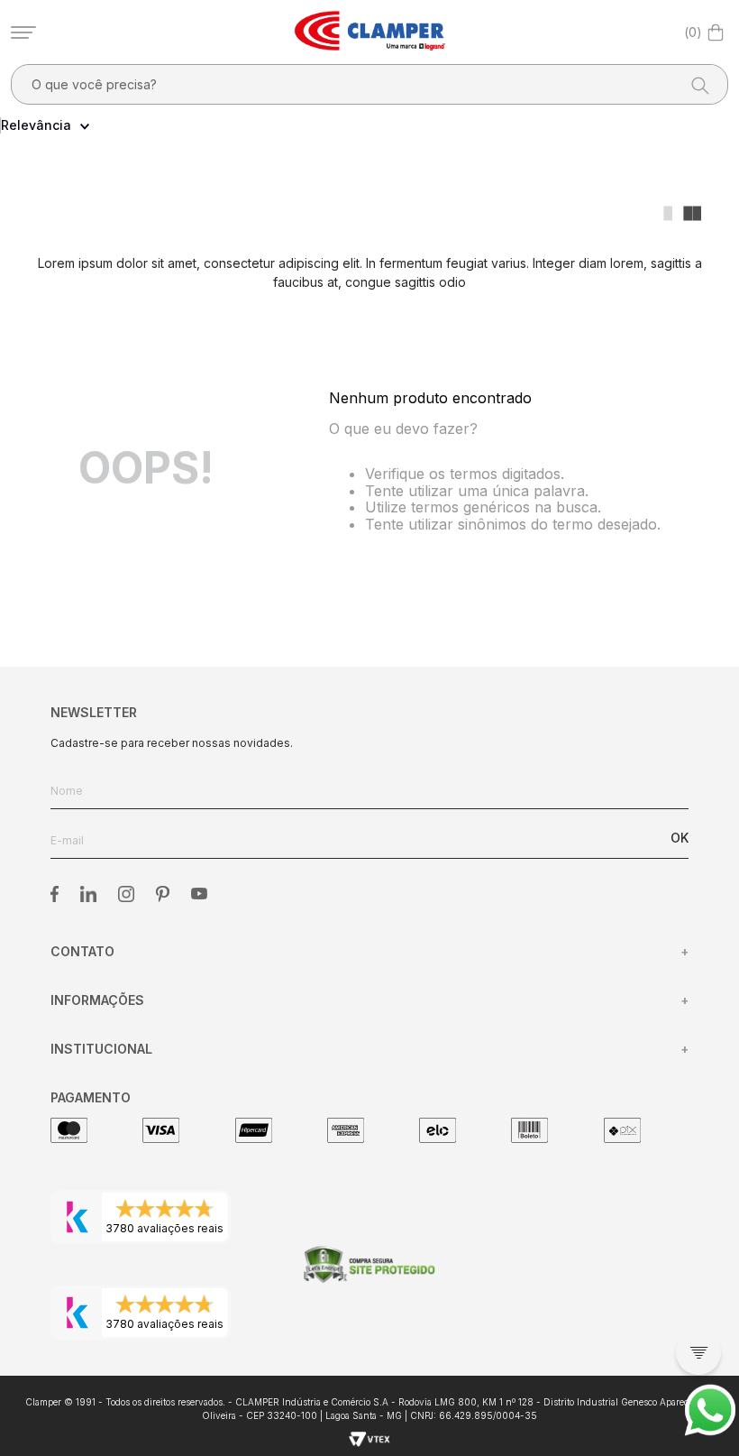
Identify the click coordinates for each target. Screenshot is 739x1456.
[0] (715, 32)
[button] (698, 1352)
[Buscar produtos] (694, 84)
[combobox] (369, 84)
